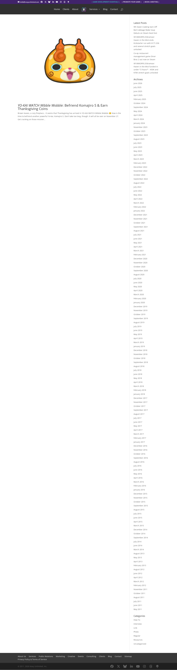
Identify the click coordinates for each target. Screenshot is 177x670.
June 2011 (138, 605)
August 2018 (139, 366)
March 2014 (139, 549)
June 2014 (138, 545)
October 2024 (139, 103)
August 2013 (139, 553)
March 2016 (139, 482)
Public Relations (46, 656)
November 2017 (140, 402)
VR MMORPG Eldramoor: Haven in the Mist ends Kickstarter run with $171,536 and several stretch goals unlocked (146, 43)
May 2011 (138, 609)
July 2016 (137, 466)
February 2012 (140, 585)
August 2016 (139, 462)
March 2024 (139, 119)
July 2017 (137, 418)
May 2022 (138, 195)
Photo (136, 632)
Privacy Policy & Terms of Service (32, 659)
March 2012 (139, 581)
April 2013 (138, 561)
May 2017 (138, 426)
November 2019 (140, 310)
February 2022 (140, 207)
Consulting (91, 656)
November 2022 (140, 171)
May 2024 (138, 111)
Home (57, 9)
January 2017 (139, 442)
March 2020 (139, 294)
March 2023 (139, 159)
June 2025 (138, 91)
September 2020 (141, 270)
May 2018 (138, 378)
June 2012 (138, 573)
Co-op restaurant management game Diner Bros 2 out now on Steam (145, 56)
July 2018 (137, 370)
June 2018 (138, 374)
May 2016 (138, 474)
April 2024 (138, 115)
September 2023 (141, 135)
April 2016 (138, 478)
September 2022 (141, 179)
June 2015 (138, 517)
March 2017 (139, 434)
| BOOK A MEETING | (151, 2)
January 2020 (139, 302)
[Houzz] (64, 2)
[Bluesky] (49, 2)
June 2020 (138, 282)
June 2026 (138, 83)
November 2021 (140, 219)
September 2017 (141, 410)
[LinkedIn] (53, 2)
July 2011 (137, 601)
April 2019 (138, 338)
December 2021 (140, 214)
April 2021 (138, 246)
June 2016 (138, 470)
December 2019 (140, 306)
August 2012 (139, 569)
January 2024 (139, 123)
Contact (114, 9)
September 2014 (141, 537)
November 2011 (140, 589)
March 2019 (139, 342)
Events (81, 656)
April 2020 (138, 290)
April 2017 (138, 430)
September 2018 (141, 362)
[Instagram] (61, 2)
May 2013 (138, 557)
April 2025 (138, 95)
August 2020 (139, 274)
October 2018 (139, 358)
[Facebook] (42, 2)
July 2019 (137, 326)
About (75, 9)
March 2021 (139, 250)
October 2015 (139, 501)
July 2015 (137, 513)
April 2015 (138, 521)
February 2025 (140, 99)
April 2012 (138, 577)
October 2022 (139, 175)
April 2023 (138, 155)
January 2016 (139, 489)
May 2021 (138, 242)
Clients (66, 9)
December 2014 (140, 529)
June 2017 (138, 422)
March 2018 (139, 386)
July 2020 (137, 278)
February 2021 (140, 254)
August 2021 (139, 230)
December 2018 (140, 350)
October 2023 (139, 131)
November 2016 (140, 450)
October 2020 (139, 266)
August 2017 (139, 414)
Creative (71, 656)
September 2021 (141, 227)
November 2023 (140, 127)
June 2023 (138, 147)
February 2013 (140, 565)
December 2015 (140, 493)
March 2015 (139, 525)
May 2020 (138, 286)
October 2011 (139, 593)
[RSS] (68, 2)
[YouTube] (57, 2)
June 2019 (138, 330)
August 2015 (139, 509)
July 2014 (137, 541)
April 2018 (138, 382)
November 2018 (140, 354)
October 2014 (139, 533)
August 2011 (139, 597)
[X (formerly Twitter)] (45, 2)
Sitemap (128, 656)
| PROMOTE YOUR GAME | (131, 2)
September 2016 (141, 458)
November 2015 (140, 497)
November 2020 (140, 262)
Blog (105, 9)
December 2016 (140, 446)
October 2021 (139, 223)
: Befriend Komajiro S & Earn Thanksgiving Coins (63, 107)
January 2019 (139, 346)
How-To (137, 620)
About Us (22, 656)
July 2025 (137, 87)
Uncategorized (140, 644)
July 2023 (137, 143)
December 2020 (140, 258)
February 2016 (140, 485)
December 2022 (140, 167)
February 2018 (140, 390)
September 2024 (141, 107)
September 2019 (141, 318)
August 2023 (139, 139)
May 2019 (138, 334)
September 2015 (141, 505)
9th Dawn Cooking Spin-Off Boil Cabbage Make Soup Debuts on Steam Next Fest (145, 30)
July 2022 (137, 187)
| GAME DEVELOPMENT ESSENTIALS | (106, 2)
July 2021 (137, 234)
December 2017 (140, 398)
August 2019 (139, 322)
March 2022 (139, 203)
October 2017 (139, 406)
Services (93, 9)
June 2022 (138, 191)
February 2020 (140, 298)
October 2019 (139, 314)
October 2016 (139, 454)
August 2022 (139, 183)
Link (135, 628)
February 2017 (140, 438)
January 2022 (139, 210)
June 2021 (138, 238)
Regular (137, 636)
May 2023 (138, 151)
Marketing (60, 656)
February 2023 (140, 163)
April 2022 (138, 199)
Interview (138, 624)
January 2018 (139, 394)
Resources (138, 640)
